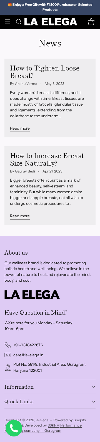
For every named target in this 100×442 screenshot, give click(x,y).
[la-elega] (50, 22)
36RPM (53, 425)
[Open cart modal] (91, 21)
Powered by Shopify (69, 420)
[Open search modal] (18, 21)
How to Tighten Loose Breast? (45, 71)
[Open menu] (7, 21)
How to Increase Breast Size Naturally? (47, 159)
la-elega (42, 420)
